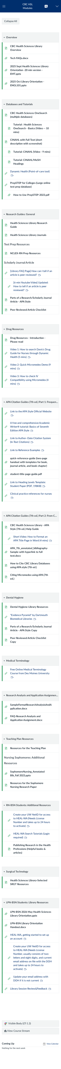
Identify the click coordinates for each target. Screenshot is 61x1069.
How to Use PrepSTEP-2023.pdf (31, 195)
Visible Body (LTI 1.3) (19, 1023)
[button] (28, 6)
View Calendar (52, 1044)
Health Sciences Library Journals (28, 235)
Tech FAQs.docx (19, 58)
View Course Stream (18, 1031)
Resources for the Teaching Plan (28, 748)
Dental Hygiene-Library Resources (29, 607)
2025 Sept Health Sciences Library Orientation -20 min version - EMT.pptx (29, 70)
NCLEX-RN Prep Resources (25, 253)
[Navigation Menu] (58, 6)
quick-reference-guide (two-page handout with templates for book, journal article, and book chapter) (29, 462)
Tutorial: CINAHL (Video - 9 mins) (31, 152)
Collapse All (10, 21)
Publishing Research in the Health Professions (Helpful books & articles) (32, 849)
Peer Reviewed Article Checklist (28, 310)
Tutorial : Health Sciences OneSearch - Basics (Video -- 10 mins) (31, 128)
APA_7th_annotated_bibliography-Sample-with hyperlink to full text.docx (29, 552)
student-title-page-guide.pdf (26, 474)
